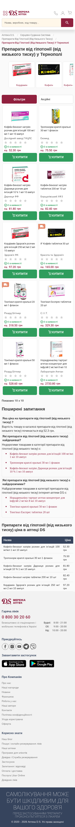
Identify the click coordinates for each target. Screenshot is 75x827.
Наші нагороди (10, 687)
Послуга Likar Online (13, 775)
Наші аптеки (9, 748)
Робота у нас (9, 701)
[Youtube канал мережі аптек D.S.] (19, 646)
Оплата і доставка (12, 770)
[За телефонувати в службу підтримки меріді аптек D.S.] (56, 14)
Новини (6, 692)
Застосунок (8, 761)
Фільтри (19, 99)
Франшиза (8, 696)
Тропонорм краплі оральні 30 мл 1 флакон (35, 462)
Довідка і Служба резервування (20, 757)
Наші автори (9, 705)
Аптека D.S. (8, 35)
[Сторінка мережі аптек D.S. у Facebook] (5, 646)
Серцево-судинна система (35, 35)
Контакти (7, 710)
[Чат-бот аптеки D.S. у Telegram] (26, 646)
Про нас (6, 683)
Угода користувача (12, 719)
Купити (21, 157)
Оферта (6, 723)
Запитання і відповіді (13, 766)
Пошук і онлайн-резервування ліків (22, 743)
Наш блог (7, 739)
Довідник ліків (9, 780)
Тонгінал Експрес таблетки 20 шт (30, 512)
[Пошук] (67, 22)
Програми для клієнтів (14, 752)
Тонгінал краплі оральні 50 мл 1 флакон (33, 506)
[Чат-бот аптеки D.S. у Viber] (33, 646)
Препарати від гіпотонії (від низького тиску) (27, 38)
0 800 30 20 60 (16, 617)
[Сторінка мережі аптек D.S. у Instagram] (12, 646)
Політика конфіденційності (17, 714)
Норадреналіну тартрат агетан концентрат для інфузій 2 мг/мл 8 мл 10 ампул (37, 499)
